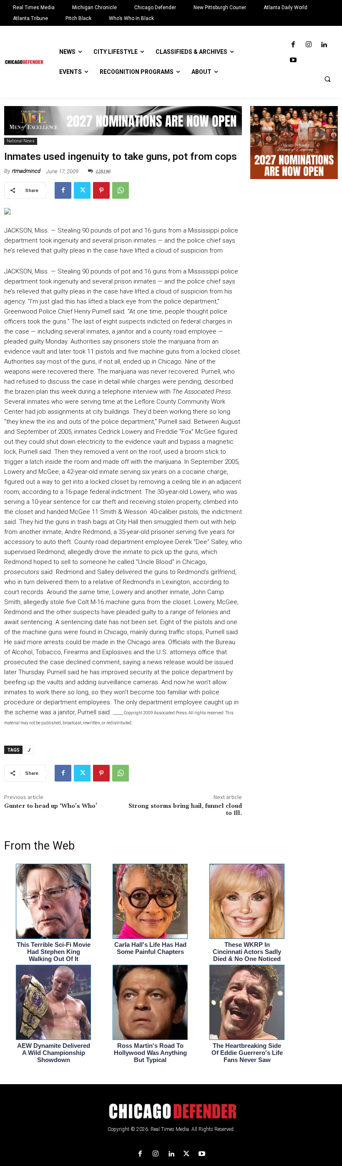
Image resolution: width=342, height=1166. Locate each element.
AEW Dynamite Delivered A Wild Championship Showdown (53, 1052)
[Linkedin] (323, 45)
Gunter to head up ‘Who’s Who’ (50, 806)
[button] (327, 78)
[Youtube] (293, 60)
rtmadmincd (26, 171)
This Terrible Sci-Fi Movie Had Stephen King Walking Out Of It (54, 951)
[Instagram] (308, 45)
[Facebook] (293, 45)
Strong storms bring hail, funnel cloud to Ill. (185, 809)
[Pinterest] (101, 190)
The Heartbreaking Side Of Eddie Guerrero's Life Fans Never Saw (247, 1052)
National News (21, 141)
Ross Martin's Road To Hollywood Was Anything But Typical (150, 1052)
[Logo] (171, 1111)
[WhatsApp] (120, 190)
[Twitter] (82, 190)
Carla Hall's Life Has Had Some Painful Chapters (150, 948)
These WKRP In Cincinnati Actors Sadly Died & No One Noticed (247, 951)
